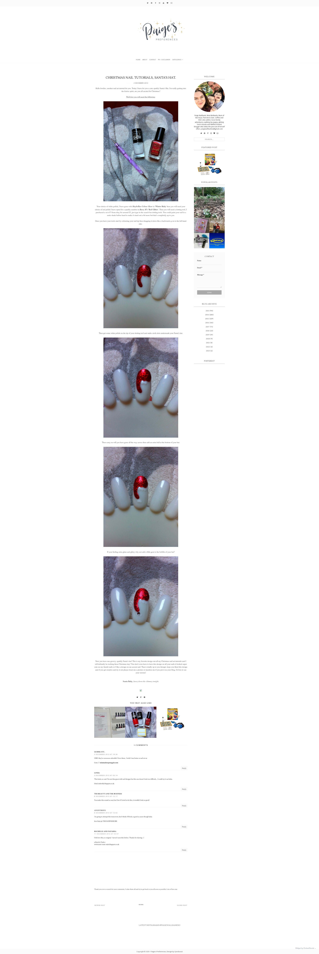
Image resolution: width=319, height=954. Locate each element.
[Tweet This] (137, 697)
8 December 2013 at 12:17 (106, 796)
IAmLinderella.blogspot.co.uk (104, 783)
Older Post (182, 905)
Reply (184, 768)
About (144, 59)
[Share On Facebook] (140, 697)
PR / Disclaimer (164, 59)
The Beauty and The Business (108, 794)
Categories (176, 59)
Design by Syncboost (175, 951)
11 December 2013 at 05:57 (106, 834)
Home (138, 59)
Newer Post (99, 905)
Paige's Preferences (158, 951)
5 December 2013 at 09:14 (106, 775)
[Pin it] (144, 697)
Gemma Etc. (99, 752)
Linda (97, 773)
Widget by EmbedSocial (304, 948)
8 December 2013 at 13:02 (106, 813)
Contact (152, 59)
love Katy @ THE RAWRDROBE (105, 821)
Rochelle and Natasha (105, 831)
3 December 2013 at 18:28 (106, 754)
